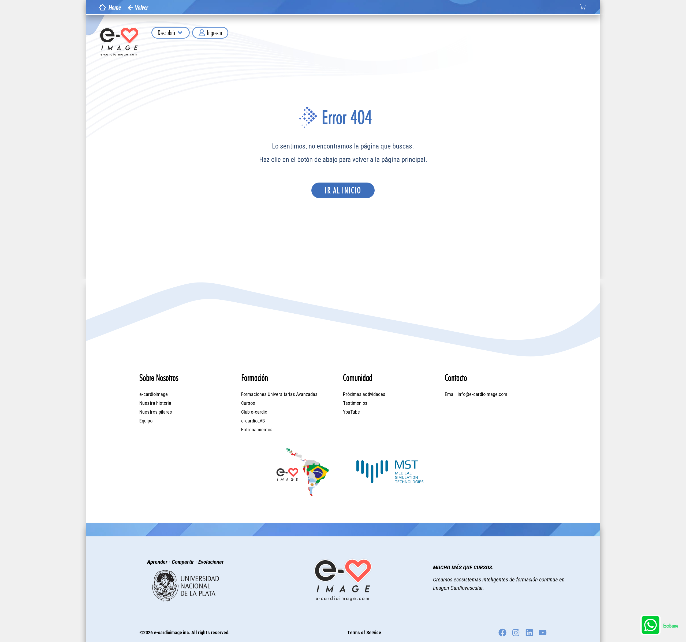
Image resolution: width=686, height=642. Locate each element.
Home (115, 7)
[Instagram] (516, 633)
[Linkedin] (529, 633)
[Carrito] (583, 7)
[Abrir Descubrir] (180, 32)
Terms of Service (364, 632)
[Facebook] (502, 633)
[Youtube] (543, 633)
